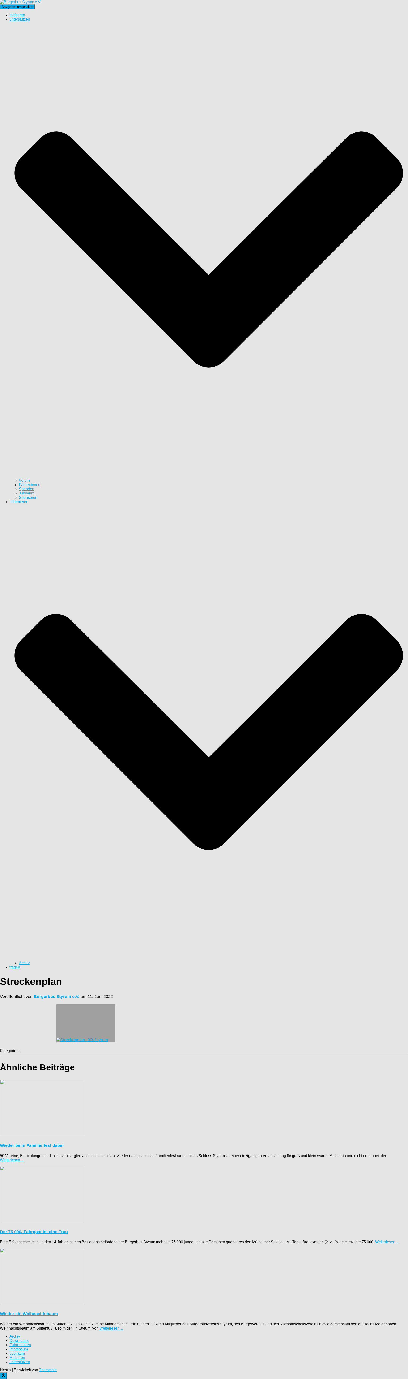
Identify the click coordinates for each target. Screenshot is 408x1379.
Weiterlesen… (12, 1160)
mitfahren (17, 15)
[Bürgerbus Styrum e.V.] (20, 2)
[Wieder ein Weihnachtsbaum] (42, 1303)
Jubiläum (26, 493)
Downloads (19, 1341)
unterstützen (19, 1362)
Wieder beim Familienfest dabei (32, 1145)
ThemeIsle (48, 1370)
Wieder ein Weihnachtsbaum (29, 1313)
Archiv (24, 963)
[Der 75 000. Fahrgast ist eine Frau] (42, 1221)
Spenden (26, 489)
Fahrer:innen (29, 485)
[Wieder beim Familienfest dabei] (42, 1135)
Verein (24, 480)
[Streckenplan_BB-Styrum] (85, 1023)
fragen (14, 967)
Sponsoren (28, 497)
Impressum (18, 1349)
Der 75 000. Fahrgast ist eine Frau (34, 1231)
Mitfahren (17, 1358)
